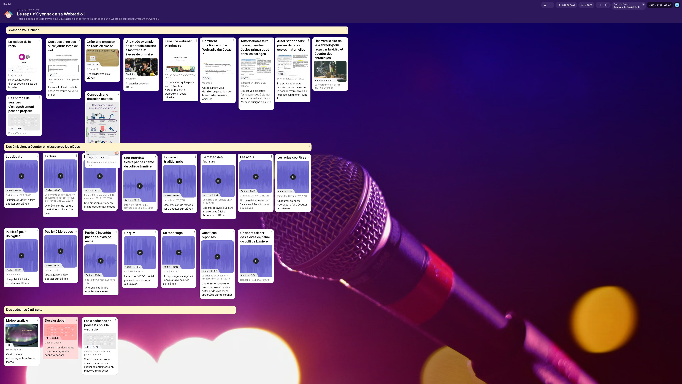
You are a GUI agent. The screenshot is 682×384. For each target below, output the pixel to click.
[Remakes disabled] (599, 5)
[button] (140, 186)
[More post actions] (156, 157)
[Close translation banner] (643, 4)
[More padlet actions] (606, 5)
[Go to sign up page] (677, 5)
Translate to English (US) (627, 7)
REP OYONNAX (25, 10)
